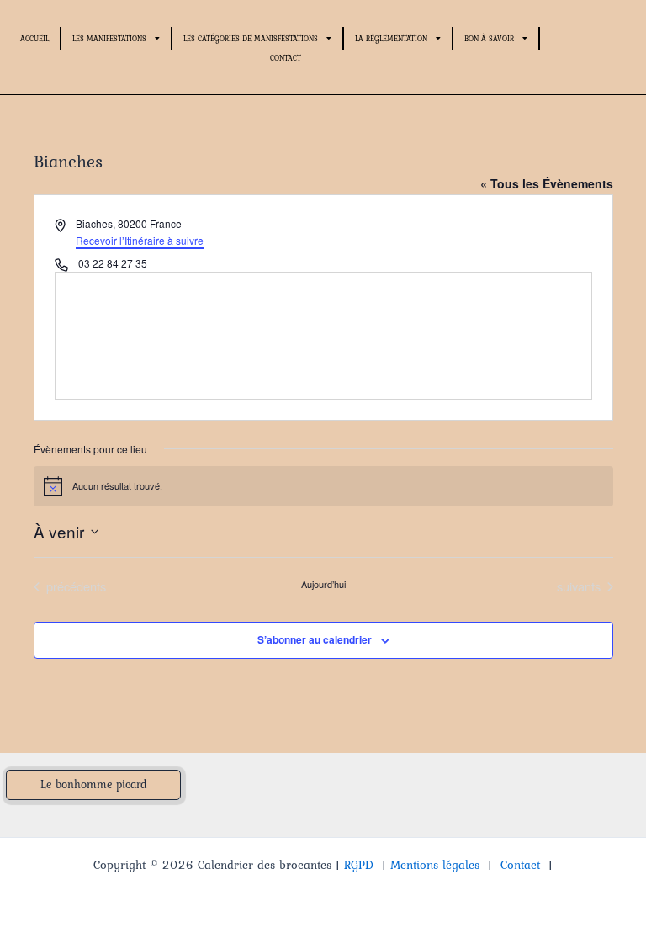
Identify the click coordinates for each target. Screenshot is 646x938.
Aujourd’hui (323, 584)
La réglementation (391, 38)
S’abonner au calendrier (314, 639)
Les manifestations (109, 38)
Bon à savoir (489, 38)
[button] (93, 785)
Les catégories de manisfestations (250, 38)
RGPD (358, 865)
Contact (285, 57)
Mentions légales (434, 865)
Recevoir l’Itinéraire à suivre (140, 240)
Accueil (34, 38)
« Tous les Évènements (546, 183)
